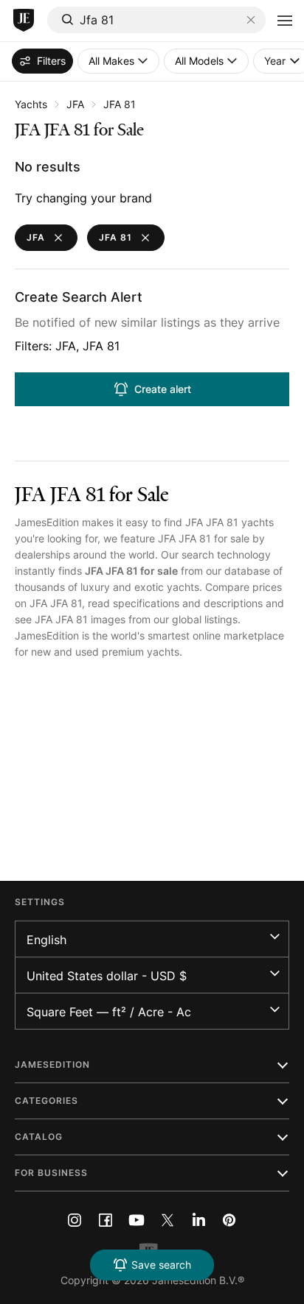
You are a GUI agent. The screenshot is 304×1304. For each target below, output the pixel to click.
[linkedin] (198, 1220)
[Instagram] (74, 1220)
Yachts (31, 104)
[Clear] (251, 20)
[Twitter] (167, 1220)
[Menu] (285, 20)
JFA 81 (119, 104)
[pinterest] (229, 1220)
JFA (75, 104)
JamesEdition (47, 522)
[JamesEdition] (23, 20)
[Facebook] (105, 1220)
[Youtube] (136, 1220)
